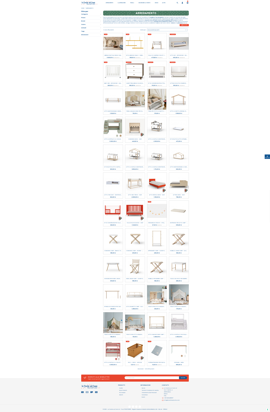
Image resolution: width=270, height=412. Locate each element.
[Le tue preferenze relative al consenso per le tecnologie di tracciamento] (267, 409)
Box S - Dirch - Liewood (135, 362)
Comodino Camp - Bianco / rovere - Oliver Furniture (119, 250)
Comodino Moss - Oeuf (135, 139)
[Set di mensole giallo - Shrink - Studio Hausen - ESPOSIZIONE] (135, 43)
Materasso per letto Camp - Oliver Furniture (183, 222)
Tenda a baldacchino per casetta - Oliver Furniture (141, 111)
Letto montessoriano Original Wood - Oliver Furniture (120, 111)
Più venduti (122, 392)
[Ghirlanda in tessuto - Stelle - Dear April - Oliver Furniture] (157, 211)
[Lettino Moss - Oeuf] (179, 183)
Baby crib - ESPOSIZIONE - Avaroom (114, 83)
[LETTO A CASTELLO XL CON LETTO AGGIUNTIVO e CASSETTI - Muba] (113, 350)
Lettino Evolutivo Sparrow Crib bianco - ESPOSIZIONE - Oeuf (187, 83)
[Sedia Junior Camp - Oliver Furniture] (135, 266)
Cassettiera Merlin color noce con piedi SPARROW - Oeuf (142, 83)
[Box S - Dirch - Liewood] (135, 350)
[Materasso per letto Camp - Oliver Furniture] (179, 211)
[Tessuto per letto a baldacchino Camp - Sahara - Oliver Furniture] (179, 294)
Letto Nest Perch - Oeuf (135, 195)
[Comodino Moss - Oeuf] (135, 127)
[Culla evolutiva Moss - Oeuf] (135, 211)
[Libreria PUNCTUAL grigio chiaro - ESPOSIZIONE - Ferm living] (113, 43)
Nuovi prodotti (123, 390)
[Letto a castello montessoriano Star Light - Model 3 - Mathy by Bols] (157, 127)
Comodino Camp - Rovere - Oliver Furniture (138, 250)
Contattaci (145, 395)
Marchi (121, 395)
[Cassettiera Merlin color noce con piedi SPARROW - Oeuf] (135, 71)
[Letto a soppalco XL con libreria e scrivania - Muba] (113, 127)
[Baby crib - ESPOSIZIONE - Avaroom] (113, 71)
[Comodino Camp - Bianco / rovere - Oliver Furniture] (113, 238)
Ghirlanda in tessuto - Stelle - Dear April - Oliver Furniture (165, 222)
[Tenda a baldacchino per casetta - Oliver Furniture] (135, 99)
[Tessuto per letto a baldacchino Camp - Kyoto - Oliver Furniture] (135, 322)
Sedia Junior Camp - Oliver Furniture (136, 278)
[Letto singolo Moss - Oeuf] (157, 183)
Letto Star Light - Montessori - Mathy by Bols (117, 195)
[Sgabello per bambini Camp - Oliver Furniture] (157, 266)
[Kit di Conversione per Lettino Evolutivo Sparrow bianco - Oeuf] (157, 71)
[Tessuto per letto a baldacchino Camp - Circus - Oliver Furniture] (113, 322)
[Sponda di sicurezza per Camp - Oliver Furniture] (113, 294)
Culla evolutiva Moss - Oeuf (135, 222)
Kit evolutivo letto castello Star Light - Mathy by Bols (120, 167)
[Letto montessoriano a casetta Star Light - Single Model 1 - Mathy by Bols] (179, 155)
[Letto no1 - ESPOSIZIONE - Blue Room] (179, 43)
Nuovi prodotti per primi (167, 30)
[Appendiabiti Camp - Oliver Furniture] (157, 238)
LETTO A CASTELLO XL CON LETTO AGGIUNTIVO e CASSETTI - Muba (121, 362)
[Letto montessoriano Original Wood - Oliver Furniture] (113, 99)
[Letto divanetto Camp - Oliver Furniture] (135, 294)
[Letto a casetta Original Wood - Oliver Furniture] (179, 99)
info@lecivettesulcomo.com (172, 400)
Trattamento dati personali (149, 392)
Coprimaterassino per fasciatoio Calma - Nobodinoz (163, 362)
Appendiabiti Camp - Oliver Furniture (158, 250)
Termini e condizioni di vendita (150, 390)
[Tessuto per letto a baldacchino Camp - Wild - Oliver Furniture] (157, 294)
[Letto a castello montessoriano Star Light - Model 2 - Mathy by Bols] (135, 155)
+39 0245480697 (168, 398)
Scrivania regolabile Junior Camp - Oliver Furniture (119, 278)
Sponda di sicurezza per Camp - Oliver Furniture (118, 306)
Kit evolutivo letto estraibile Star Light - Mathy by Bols (186, 139)
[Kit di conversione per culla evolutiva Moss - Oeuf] (113, 211)
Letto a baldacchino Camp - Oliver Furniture (161, 334)
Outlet (121, 388)
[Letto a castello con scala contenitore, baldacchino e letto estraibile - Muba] (179, 322)
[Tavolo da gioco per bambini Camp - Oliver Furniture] (179, 266)
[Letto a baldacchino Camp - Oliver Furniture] (157, 322)
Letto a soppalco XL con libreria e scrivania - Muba (119, 139)
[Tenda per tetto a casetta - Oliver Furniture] (157, 99)
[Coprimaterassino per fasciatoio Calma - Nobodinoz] (157, 350)
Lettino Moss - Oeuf (179, 195)
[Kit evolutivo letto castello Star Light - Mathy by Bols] (113, 155)
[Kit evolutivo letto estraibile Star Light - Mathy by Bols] (179, 127)
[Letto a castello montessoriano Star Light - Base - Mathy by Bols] (157, 155)
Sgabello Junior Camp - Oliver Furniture (181, 250)
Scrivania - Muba (179, 362)
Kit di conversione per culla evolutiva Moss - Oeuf (119, 222)
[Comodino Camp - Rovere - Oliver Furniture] (135, 238)
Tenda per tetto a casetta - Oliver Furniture (161, 111)
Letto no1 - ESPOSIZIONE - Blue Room (180, 55)
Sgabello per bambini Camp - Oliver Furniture (161, 278)
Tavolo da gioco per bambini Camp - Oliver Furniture (185, 278)
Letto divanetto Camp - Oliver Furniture (138, 306)
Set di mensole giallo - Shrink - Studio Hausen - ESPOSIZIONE (143, 55)
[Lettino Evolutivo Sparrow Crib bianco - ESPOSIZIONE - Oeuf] (179, 71)
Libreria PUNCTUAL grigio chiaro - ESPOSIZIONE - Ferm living (121, 55)
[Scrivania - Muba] (179, 350)
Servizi (143, 388)
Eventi (143, 397)
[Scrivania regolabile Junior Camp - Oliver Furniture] (113, 266)
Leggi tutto (184, 25)
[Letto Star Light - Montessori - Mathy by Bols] (113, 183)
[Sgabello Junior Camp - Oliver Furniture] (179, 238)
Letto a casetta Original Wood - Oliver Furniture (184, 111)
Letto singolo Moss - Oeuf (157, 195)
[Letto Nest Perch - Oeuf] (135, 183)
